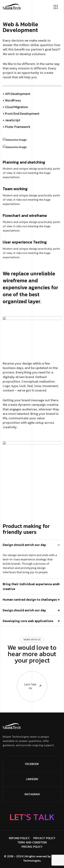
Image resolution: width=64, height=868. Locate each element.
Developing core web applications (28, 620)
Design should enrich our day (24, 544)
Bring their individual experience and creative (30, 586)
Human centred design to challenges (30, 599)
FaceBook (32, 764)
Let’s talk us (30, 686)
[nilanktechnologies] (11, 6)
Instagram (32, 794)
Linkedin (32, 779)
